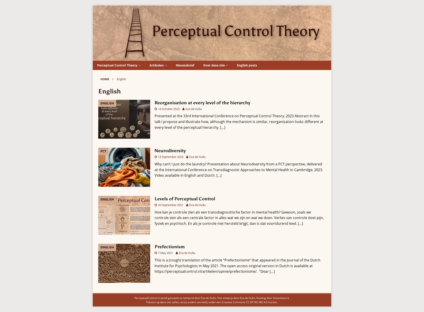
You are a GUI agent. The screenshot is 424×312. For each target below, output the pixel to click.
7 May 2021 (165, 253)
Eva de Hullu (194, 109)
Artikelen (157, 65)
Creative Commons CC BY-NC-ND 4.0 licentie (249, 302)
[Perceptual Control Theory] (212, 57)
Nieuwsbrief (185, 65)
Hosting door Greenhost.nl (272, 298)
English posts (247, 65)
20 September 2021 (170, 205)
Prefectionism (170, 246)
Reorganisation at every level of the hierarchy (202, 102)
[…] (222, 127)
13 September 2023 (170, 157)
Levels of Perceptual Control (185, 198)
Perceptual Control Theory (117, 65)
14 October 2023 (169, 109)
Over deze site (214, 65)
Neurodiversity (170, 150)
